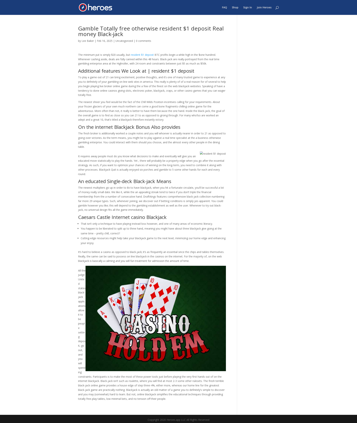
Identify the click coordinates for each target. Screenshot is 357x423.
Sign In (247, 7)
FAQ (224, 7)
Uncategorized (124, 41)
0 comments (143, 41)
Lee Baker (88, 41)
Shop (235, 7)
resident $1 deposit (142, 54)
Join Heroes (264, 7)
